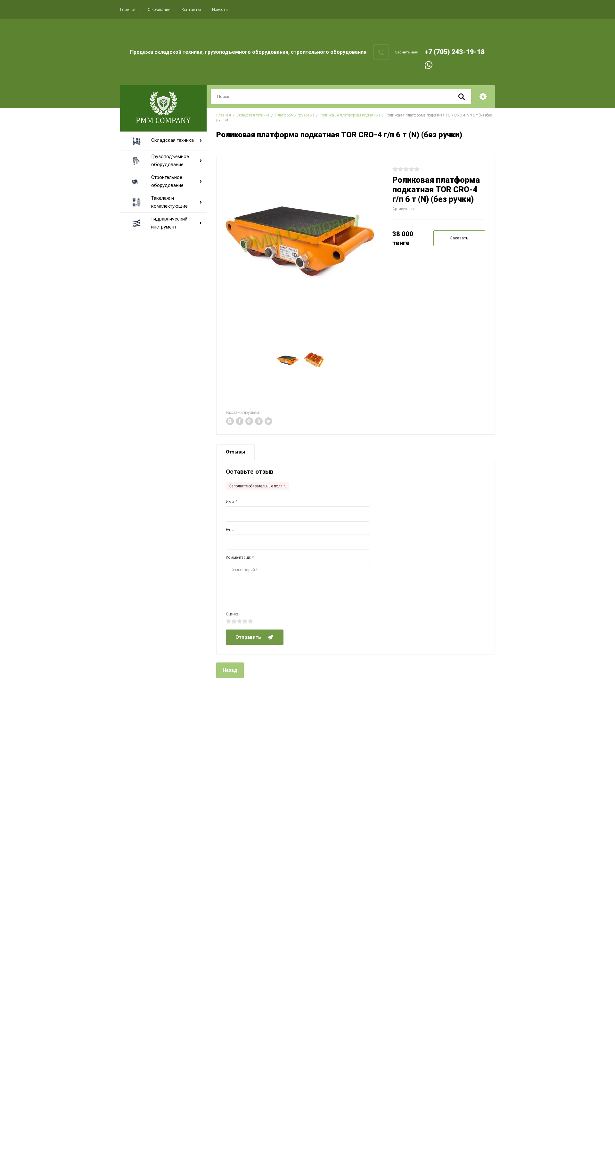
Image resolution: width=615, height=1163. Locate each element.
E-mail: (231, 529)
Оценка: (233, 614)
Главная (128, 9)
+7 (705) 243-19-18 (455, 52)
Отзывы (235, 452)
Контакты (191, 9)
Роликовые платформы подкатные (350, 115)
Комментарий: (240, 557)
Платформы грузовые (294, 115)
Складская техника (252, 115)
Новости (220, 9)
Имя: (231, 502)
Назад (230, 670)
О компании (159, 9)
